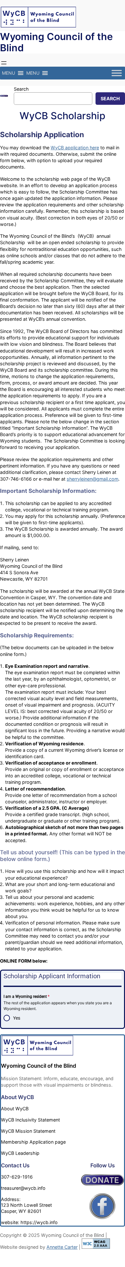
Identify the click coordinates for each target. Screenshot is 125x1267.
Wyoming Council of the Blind (56, 42)
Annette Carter (62, 1247)
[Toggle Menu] (117, 73)
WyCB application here (75, 147)
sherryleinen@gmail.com (92, 479)
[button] (8, 73)
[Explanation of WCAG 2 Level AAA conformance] (96, 1247)
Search (21, 89)
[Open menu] (4, 63)
